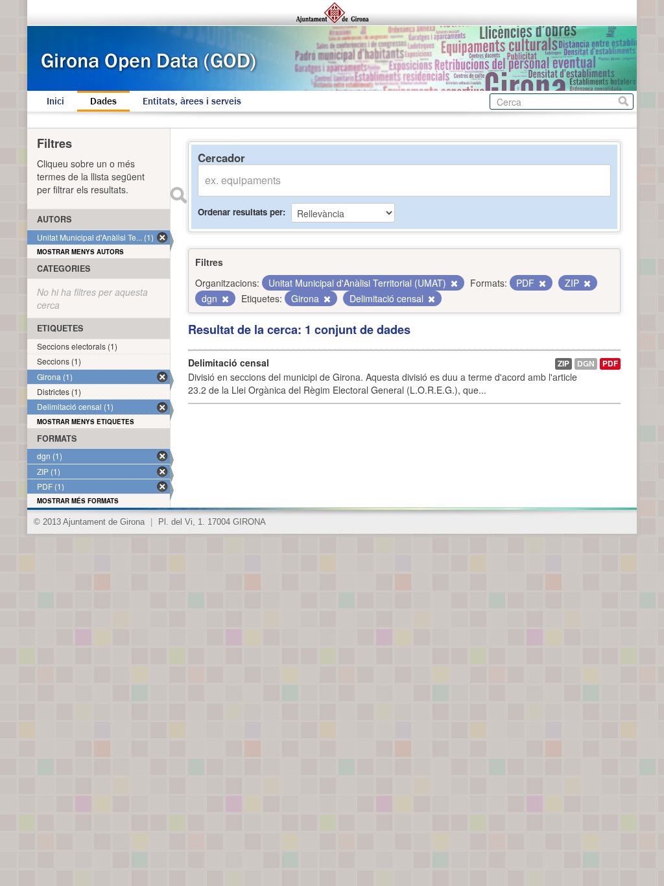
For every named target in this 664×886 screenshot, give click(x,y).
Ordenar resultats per (240, 212)
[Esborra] (453, 283)
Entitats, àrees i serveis (192, 101)
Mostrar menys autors (80, 251)
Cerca (623, 101)
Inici (55, 101)
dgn (586, 363)
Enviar (178, 195)
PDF (610, 363)
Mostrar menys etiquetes (85, 421)
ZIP (563, 363)
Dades (103, 101)
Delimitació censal (228, 362)
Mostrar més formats (78, 500)
